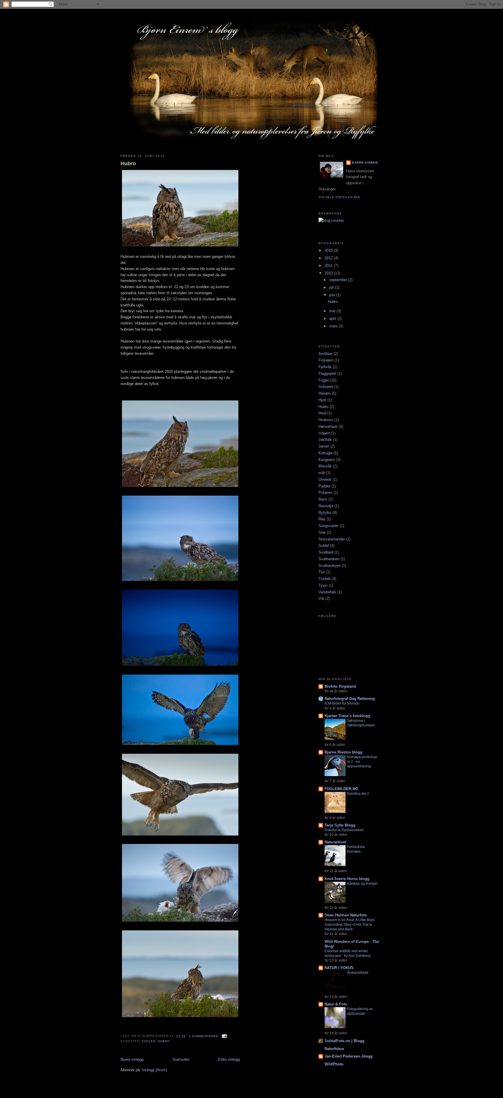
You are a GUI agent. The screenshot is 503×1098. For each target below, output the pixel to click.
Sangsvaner (328, 526)
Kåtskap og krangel (362, 883)
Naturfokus (334, 1048)
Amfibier (325, 354)
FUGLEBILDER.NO (341, 789)
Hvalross (325, 420)
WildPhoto (334, 1064)
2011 (329, 265)
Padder (324, 486)
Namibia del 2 (358, 794)
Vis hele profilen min (339, 197)
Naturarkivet (335, 842)
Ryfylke (324, 512)
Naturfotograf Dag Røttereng (350, 698)
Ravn (322, 499)
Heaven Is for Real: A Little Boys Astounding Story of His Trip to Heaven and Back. (350, 924)
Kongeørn (326, 459)
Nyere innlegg (132, 1059)
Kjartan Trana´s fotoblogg (347, 716)
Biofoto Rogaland (340, 686)
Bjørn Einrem (365, 162)
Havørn (324, 393)
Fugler (148, 1041)
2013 (329, 250)
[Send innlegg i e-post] (223, 1036)
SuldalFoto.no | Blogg (344, 1041)
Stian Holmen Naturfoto (346, 915)
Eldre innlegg (229, 1059)
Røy (321, 519)
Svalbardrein (328, 559)
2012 (329, 258)
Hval (322, 413)
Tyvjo (322, 585)
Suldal (323, 545)
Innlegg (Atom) (154, 1070)
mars (334, 326)
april (333, 318)
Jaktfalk (325, 439)
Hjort (322, 400)
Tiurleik (324, 579)
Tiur (321, 572)
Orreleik (325, 479)
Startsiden (180, 1059)
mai (332, 311)
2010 (329, 273)
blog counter (325, 226)
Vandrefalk (327, 592)
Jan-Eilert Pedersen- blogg (349, 1056)
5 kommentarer (203, 1036)
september (338, 280)
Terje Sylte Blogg (340, 825)
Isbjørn (324, 433)
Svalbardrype (329, 565)
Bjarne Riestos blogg (343, 752)
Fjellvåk (325, 367)
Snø (321, 532)
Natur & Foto (336, 1004)
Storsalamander (331, 539)
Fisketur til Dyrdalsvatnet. (344, 830)
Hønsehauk (328, 426)
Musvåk (325, 466)
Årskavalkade (358, 973)
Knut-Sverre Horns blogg (347, 879)
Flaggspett (327, 373)
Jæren (323, 446)
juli (332, 287)
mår (321, 473)
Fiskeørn (325, 360)
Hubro (128, 163)
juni (332, 295)
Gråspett (325, 386)
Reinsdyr (325, 506)
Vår (321, 598)
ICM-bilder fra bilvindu (342, 703)
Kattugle (325, 453)
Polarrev (325, 492)
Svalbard (325, 552)
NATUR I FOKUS (339, 968)
